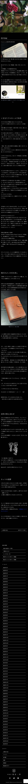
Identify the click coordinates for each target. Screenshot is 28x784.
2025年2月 (5, 590)
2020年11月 (5, 685)
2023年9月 (5, 612)
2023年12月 (5, 606)
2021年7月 (5, 665)
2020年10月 (5, 687)
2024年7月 (5, 598)
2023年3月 (5, 629)
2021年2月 (5, 676)
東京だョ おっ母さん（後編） (10, 556)
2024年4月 (5, 601)
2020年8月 (5, 693)
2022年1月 (5, 654)
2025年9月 (5, 578)
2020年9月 (5, 690)
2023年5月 (5, 623)
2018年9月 (5, 743)
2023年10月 (5, 609)
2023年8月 (5, 615)
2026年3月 (5, 570)
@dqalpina (21, 236)
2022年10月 (5, 643)
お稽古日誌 (5, 530)
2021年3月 (5, 673)
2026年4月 (5, 567)
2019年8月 (5, 721)
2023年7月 (5, 618)
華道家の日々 (6, 765)
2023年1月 (5, 634)
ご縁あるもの (6, 551)
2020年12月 (5, 682)
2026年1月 (5, 576)
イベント (5, 754)
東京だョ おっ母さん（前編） (10, 559)
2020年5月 (5, 701)
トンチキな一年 (6, 554)
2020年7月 (5, 696)
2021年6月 (5, 668)
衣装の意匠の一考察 (7, 548)
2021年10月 (5, 659)
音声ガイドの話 (21, 530)
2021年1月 (5, 679)
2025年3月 (5, 587)
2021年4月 (5, 671)
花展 (4, 760)
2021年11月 (5, 657)
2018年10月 (5, 741)
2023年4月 (5, 626)
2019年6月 (5, 724)
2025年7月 (5, 584)
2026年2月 (5, 573)
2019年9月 (5, 718)
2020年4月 (5, 704)
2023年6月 (5, 620)
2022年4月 (5, 648)
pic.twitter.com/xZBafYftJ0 (19, 242)
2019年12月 (5, 713)
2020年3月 (5, 707)
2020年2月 (5, 710)
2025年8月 (5, 581)
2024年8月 (5, 595)
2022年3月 (5, 651)
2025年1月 (5, 592)
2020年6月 (5, 699)
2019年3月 (5, 729)
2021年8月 (5, 662)
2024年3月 (5, 604)
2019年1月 (5, 735)
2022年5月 (5, 645)
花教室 (4, 763)
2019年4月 (5, 727)
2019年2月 (5, 732)
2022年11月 (5, 640)
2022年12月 (5, 637)
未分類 (4, 757)
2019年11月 (5, 715)
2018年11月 (5, 738)
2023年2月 (5, 631)
